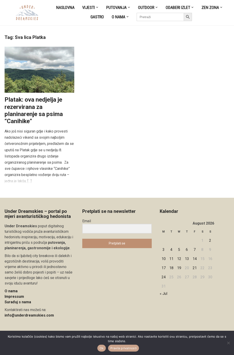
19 (179, 268)
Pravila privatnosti (123, 348)
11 (171, 259)
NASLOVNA (65, 7)
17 (164, 268)
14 (195, 259)
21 (195, 268)
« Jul (163, 293)
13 (187, 259)
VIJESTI (88, 7)
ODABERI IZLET (178, 7)
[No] (228, 343)
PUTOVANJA (116, 7)
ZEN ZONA (210, 7)
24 (164, 277)
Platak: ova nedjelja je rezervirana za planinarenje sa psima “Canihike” (34, 110)
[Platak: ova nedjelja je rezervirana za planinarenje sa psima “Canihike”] (39, 69)
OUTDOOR (146, 7)
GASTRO (97, 16)
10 (164, 259)
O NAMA (118, 16)
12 (179, 259)
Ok (102, 348)
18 (171, 268)
